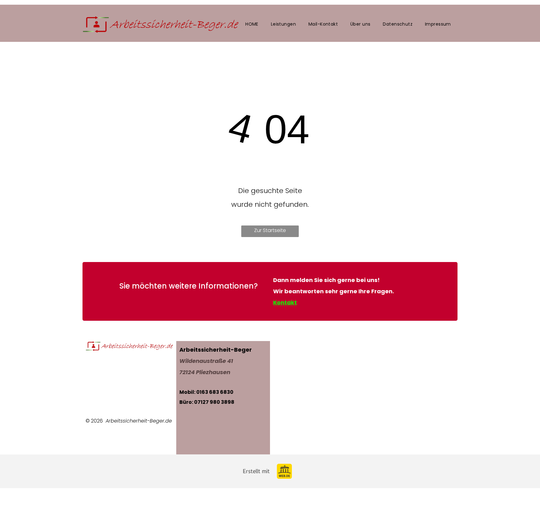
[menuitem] (252, 24)
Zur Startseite (270, 230)
